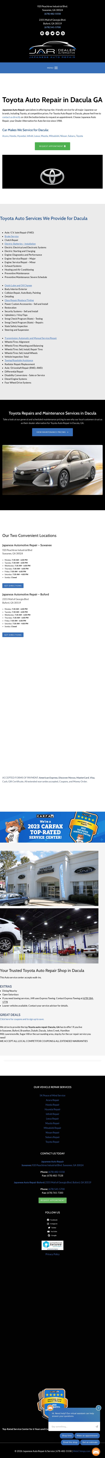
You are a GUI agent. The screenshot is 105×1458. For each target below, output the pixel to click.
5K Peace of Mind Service (52, 1095)
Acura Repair (52, 1100)
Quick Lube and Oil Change (18, 285)
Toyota (79, 136)
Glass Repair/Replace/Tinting (19, 300)
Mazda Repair (52, 1123)
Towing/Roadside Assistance (19, 360)
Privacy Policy (53, 1254)
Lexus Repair (52, 1118)
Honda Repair (52, 1104)
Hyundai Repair (52, 1109)
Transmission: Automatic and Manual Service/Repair (31, 338)
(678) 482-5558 (56, 1171)
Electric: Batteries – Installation (20, 243)
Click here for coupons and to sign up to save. (22, 1019)
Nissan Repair (52, 1132)
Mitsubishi (54, 136)
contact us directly (11, 117)
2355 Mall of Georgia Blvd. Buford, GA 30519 (68, 1182)
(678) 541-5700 (56, 1189)
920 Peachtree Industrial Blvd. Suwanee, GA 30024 (58, 1165)
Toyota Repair (52, 1141)
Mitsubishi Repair (52, 1127)
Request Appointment (53, 1200)
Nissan (63, 136)
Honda (12, 136)
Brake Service (12, 236)
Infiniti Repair (52, 1114)
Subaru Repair (52, 1137)
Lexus (37, 136)
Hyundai (21, 136)
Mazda (44, 136)
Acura (5, 136)
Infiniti (30, 136)
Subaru (71, 136)
